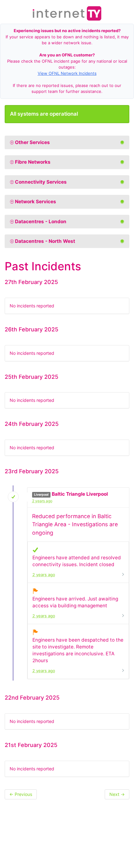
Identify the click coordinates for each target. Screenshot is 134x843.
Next (117, 794)
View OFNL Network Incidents (67, 73)
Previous (20, 794)
